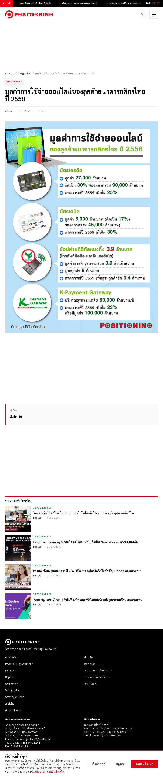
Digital (9, 677)
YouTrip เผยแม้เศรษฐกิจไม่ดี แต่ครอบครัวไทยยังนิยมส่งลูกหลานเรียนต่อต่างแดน (87, 600)
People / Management (19, 664)
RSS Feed (90, 684)
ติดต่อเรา (89, 664)
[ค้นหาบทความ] (143, 14)
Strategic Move (14, 697)
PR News (10, 670)
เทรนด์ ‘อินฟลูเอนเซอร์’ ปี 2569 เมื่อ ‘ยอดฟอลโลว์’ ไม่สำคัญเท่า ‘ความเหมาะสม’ (87, 571)
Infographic (24, 74)
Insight (9, 703)
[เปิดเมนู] (153, 14)
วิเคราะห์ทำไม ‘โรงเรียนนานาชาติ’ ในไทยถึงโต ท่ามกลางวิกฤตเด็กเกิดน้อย (83, 513)
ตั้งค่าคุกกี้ (99, 764)
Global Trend (13, 710)
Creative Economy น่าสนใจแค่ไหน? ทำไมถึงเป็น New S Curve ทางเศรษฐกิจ (85, 542)
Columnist (11, 684)
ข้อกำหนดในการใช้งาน (96, 677)
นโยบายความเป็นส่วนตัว (98, 670)
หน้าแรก (9, 74)
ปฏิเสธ (120, 764)
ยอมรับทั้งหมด (144, 764)
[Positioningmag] (29, 14)
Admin (8, 111)
